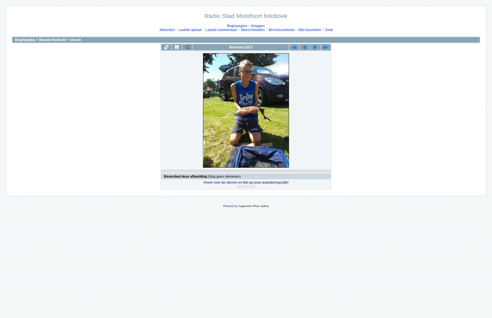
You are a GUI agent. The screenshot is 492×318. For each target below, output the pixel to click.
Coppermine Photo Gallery (253, 206)
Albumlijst (167, 30)
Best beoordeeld (281, 30)
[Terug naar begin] (294, 47)
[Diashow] (187, 47)
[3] (246, 186)
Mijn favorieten (309, 30)
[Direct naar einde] (326, 47)
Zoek (329, 30)
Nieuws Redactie (52, 40)
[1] (239, 186)
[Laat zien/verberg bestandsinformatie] (177, 47)
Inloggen (258, 26)
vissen (75, 40)
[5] (253, 186)
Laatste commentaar (221, 30)
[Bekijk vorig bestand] (305, 47)
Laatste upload (190, 30)
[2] (242, 186)
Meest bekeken (253, 30)
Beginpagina (237, 26)
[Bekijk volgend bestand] (315, 47)
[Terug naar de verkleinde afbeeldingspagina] (166, 47)
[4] (250, 186)
